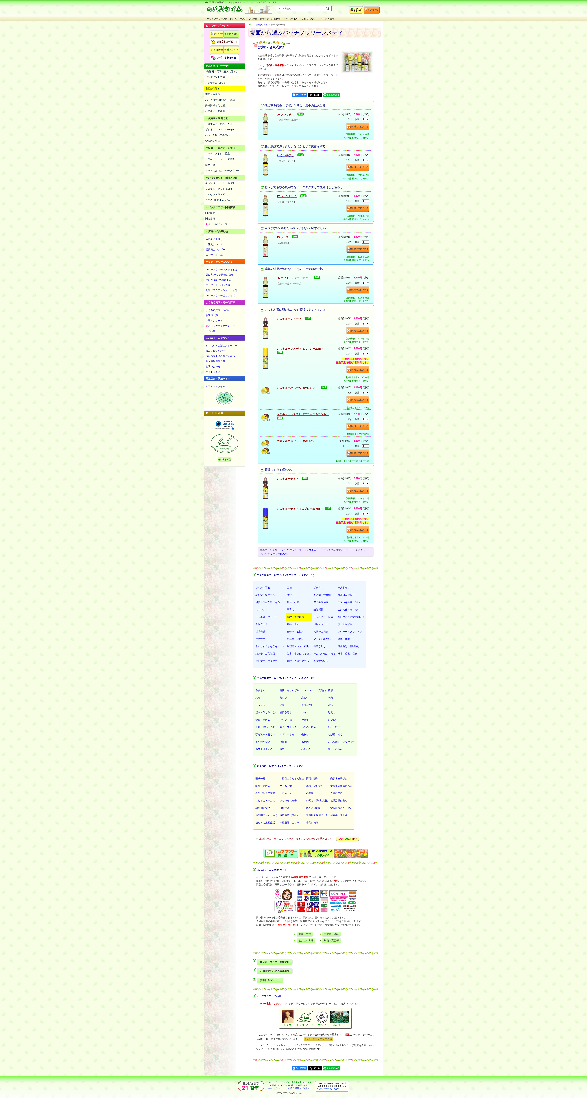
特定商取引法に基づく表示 (220, 356)
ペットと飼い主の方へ (217, 135)
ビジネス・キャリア (266, 617)
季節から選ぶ (212, 94)
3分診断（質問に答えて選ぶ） (221, 71)
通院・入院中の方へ (298, 661)
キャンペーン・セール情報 (220, 183)
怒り (257, 697)
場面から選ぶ (212, 88)
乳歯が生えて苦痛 (265, 793)
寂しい (305, 697)
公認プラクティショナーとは (221, 290)
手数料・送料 (331, 934)
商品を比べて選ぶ (215, 111)
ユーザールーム (214, 255)
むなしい (333, 719)
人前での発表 (321, 631)
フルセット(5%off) (215, 194)
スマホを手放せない (349, 602)
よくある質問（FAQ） (218, 310)
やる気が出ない (322, 639)
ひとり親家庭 (345, 624)
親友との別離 (313, 808)
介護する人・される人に (218, 124)
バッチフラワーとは (217, 18)
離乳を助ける (262, 786)
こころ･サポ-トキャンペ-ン (220, 200)
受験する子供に (338, 778)
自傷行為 (284, 808)
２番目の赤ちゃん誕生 (292, 778)
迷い (330, 705)
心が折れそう (335, 734)
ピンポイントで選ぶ (216, 77)
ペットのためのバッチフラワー (222, 170)
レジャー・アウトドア (350, 631)
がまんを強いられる (325, 653)
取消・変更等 (331, 940)
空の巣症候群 (321, 602)
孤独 (282, 749)
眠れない (306, 734)
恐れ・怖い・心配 (265, 727)
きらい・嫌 (286, 719)
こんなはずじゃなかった (341, 741)
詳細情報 (276, 18)
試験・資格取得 (295, 617)
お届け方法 (305, 934)
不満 (330, 697)
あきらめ (260, 690)
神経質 (305, 719)
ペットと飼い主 (291, 18)
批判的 (305, 741)
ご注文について (310, 18)
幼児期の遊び (262, 808)
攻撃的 (283, 741)
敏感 (330, 690)
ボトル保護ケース (216, 224)
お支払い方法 (306, 940)
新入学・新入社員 (265, 653)
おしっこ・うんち (265, 800)
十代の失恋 (312, 822)
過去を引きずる (264, 749)
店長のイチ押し (214, 239)
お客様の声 (212, 315)
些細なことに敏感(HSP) (351, 617)
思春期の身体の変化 (317, 815)
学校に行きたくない (341, 808)
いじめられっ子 (288, 800)
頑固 (282, 705)
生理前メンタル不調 (298, 646)
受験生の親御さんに (341, 786)
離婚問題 (318, 609)
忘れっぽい (334, 727)
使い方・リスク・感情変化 (274, 962)
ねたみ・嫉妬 (308, 727)
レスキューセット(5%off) (219, 189)
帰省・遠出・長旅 (347, 653)
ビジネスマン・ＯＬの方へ (220, 129)
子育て (290, 609)
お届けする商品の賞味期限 (274, 971)
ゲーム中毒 (286, 786)
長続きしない (321, 646)
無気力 (331, 712)
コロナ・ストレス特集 (217, 153)
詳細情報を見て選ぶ (216, 105)
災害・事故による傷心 (299, 653)
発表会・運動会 (338, 815)
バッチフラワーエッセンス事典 (299, 550)
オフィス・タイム (215, 386)
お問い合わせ (213, 366)
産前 (289, 587)
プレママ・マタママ (266, 661)
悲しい (283, 697)
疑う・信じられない (266, 712)
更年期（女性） (295, 631)
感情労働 (260, 631)
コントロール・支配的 (313, 690)
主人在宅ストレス (323, 617)
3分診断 (253, 18)
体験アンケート (214, 320)
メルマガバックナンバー (220, 325)
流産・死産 (293, 602)
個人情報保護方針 (215, 361)
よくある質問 (327, 18)
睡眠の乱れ (261, 778)
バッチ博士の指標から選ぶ (220, 100)
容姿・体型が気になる (267, 602)
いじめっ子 (286, 793)
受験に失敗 (336, 793)
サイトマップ (213, 371)
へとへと (306, 749)
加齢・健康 (293, 624)
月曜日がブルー (346, 595)
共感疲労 (260, 639)
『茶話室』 (212, 331)
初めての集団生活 (265, 822)
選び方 (233, 18)
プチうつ (318, 587)
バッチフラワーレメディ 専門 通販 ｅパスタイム (290, 1088)
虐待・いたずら (314, 786)
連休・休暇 (344, 639)
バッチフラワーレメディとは (221, 269)
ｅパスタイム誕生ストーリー (221, 345)
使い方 (243, 18)
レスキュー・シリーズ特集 (220, 159)
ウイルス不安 (262, 587)
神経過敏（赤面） (289, 815)
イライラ (260, 705)
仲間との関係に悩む (317, 800)
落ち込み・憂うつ (265, 734)
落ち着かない (262, 741)
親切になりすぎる (289, 690)
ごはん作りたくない (349, 609)
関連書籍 (210, 218)
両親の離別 (312, 778)
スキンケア (261, 609)
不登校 (310, 793)
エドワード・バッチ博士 (219, 285)
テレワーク (261, 624)
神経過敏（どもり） (291, 822)
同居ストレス (321, 624)
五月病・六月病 (322, 595)
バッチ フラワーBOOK (274, 553)
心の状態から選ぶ (215, 83)
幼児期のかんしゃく (266, 815)
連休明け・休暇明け (349, 646)
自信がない (307, 705)
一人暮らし (344, 587)
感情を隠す (286, 712)
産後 (289, 595)
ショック (306, 712)
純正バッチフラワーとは (318, 1038)
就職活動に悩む (338, 800)
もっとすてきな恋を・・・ (270, 646)
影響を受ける (262, 719)
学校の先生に (212, 141)
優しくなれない (336, 749)
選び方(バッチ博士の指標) (220, 274)
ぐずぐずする (287, 734)
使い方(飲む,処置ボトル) (219, 280)
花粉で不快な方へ (265, 595)
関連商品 (210, 213)
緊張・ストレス (288, 727)
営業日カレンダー (215, 249)
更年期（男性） (295, 639)
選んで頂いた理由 (215, 351)
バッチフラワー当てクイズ (220, 295)
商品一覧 (264, 18)
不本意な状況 (321, 661)
